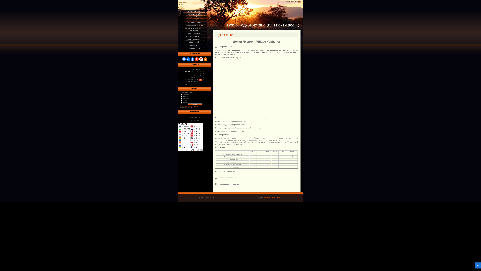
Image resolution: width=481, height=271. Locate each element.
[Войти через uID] (184, 59)
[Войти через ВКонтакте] (188, 59)
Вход (295, 3)
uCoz (278, 197)
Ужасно (185, 102)
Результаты (183, 106)
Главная (280, 3)
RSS (299, 3)
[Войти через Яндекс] (197, 59)
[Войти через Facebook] (192, 59)
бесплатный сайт (269, 197)
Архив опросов (193, 106)
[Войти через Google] (201, 59)
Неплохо (186, 98)
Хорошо (185, 96)
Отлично (186, 94)
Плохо (185, 100)
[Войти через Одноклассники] (205, 59)
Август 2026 (195, 69)
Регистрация (288, 3)
